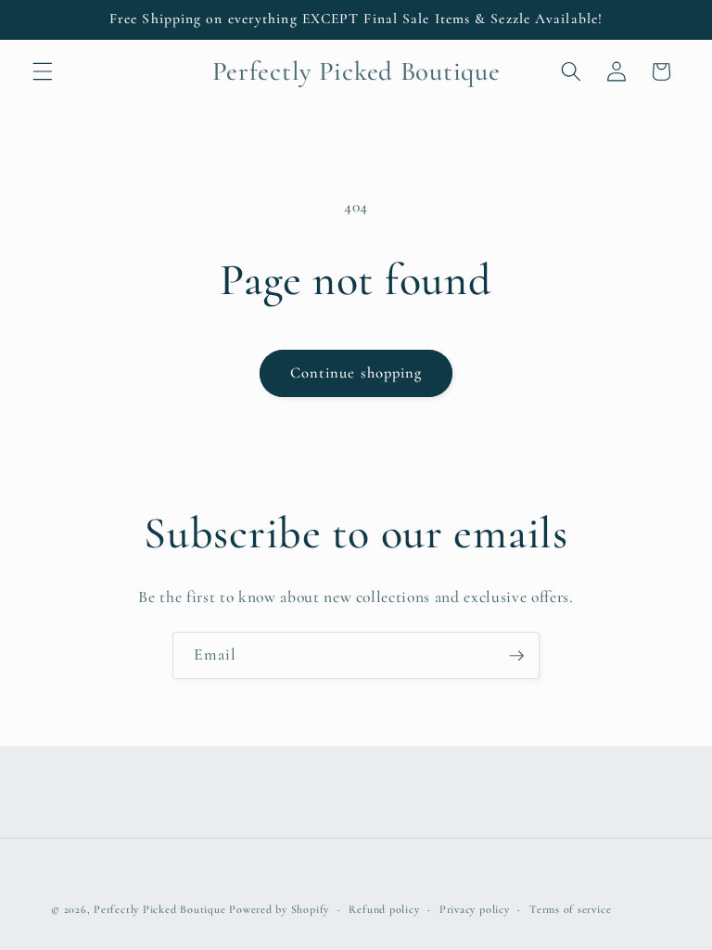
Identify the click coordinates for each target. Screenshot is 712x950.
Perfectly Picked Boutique (159, 909)
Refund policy (384, 909)
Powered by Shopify (279, 909)
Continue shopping (356, 373)
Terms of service (570, 909)
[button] (42, 71)
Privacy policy (474, 909)
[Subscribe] (516, 656)
